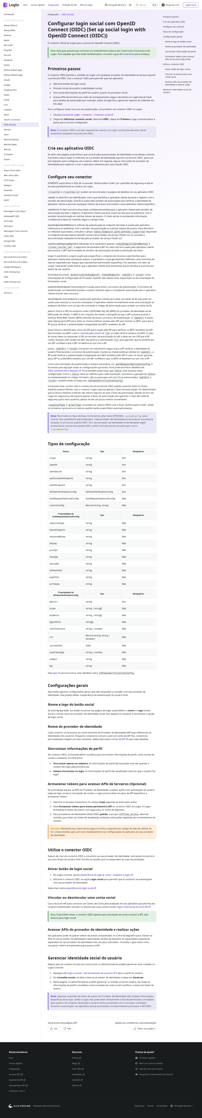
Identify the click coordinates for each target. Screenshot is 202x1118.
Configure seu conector (173, 26)
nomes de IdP (118, 739)
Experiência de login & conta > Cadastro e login (105, 874)
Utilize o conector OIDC (173, 64)
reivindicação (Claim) (91, 333)
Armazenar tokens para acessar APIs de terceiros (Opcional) (179, 58)
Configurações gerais (172, 36)
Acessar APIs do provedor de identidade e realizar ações (178, 83)
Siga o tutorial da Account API (132, 906)
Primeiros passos (171, 16)
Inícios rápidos (38, 5)
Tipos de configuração (173, 31)
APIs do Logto (86, 5)
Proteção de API (69, 5)
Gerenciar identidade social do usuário (177, 91)
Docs (25, 5)
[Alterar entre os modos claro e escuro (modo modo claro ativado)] (130, 5)
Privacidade (162, 1105)
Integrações (53, 5)
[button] (146, 4)
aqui (55, 672)
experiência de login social (79, 888)
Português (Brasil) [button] (116, 5)
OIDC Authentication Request (63, 370)
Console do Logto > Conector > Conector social (86, 114)
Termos (150, 1105)
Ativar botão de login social (177, 69)
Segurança (139, 1105)
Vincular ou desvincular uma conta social (178, 75)
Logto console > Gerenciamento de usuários (90, 973)
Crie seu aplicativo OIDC (174, 21)
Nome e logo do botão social (178, 41)
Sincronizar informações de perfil (180, 51)
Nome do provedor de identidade (180, 46)
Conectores (129, 54)
